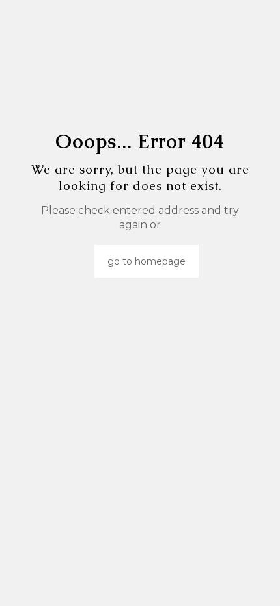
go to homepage (146, 261)
